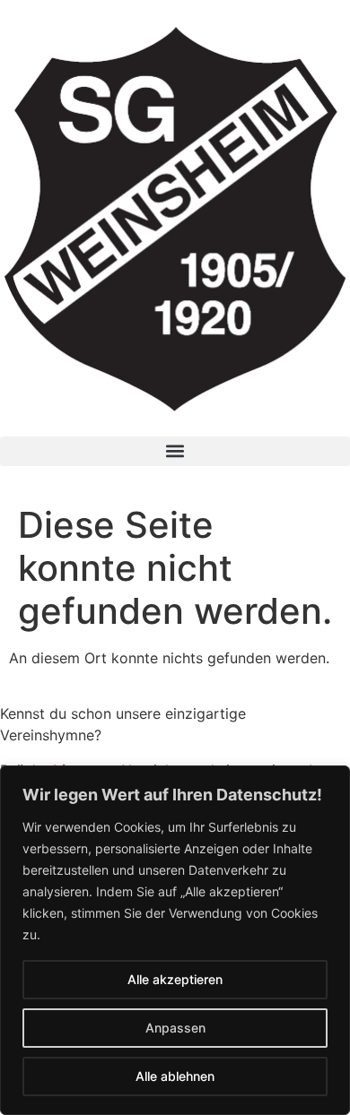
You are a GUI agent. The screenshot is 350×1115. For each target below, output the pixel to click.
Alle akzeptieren (175, 979)
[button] (175, 451)
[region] (175, 940)
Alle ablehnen (175, 1076)
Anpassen (175, 1027)
